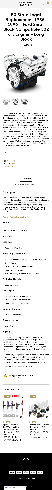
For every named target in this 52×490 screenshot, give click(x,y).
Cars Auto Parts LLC (26, 4)
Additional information (26, 184)
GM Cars (6, 422)
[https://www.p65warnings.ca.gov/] (18, 376)
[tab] (26, 179)
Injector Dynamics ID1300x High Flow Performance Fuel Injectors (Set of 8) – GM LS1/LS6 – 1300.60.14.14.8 (12, 431)
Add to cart (26, 487)
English (11, 488)
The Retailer (30, 478)
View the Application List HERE (16, 217)
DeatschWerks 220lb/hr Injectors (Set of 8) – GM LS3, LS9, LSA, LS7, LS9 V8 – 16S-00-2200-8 (39, 430)
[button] (4, 4)
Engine (15, 164)
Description (26, 179)
